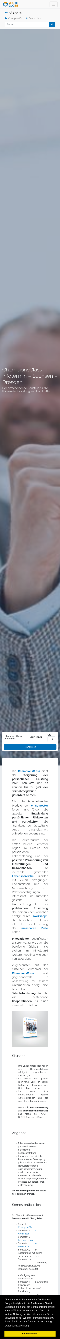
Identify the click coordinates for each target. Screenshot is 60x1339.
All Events (15, 12)
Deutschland (35, 18)
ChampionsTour (16, 18)
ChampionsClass (29, 771)
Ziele (44, 928)
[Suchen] (52, 24)
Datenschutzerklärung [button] (17, 1325)
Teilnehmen (30, 747)
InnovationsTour (26, 1240)
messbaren (28, 928)
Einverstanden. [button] (30, 1333)
